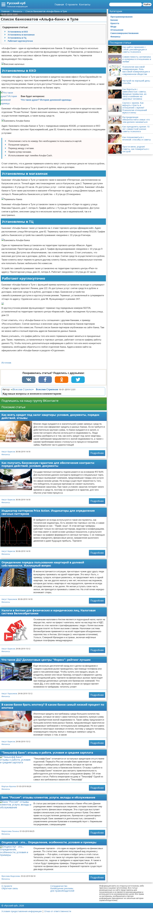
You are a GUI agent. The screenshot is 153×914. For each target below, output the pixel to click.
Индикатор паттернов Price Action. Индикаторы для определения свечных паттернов (48, 512)
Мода (113, 26)
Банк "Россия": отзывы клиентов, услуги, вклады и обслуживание (48, 797)
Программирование (121, 16)
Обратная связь (9, 888)
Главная (59, 4)
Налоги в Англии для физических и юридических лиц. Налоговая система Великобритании (48, 612)
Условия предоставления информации (21, 911)
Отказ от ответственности (57, 911)
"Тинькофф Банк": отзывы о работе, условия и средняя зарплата (47, 752)
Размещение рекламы (61, 888)
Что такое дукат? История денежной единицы (46, 100)
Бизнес (114, 20)
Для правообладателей (62, 891)
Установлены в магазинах (21, 34)
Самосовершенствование (124, 33)
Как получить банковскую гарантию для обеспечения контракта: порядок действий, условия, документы (48, 464)
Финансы (5, 454)
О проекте (71, 4)
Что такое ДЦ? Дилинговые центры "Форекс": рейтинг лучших (46, 659)
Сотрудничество (58, 886)
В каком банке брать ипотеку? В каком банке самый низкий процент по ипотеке (52, 706)
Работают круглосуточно (20, 41)
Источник (6, 362)
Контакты (84, 4)
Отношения (116, 29)
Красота (114, 23)
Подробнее (97, 453)
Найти (147, 4)
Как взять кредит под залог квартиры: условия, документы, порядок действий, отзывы (50, 416)
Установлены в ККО (18, 31)
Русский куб (16, 3)
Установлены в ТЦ (17, 37)
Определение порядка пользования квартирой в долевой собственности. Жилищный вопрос (42, 564)
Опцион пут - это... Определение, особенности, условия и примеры (48, 842)
